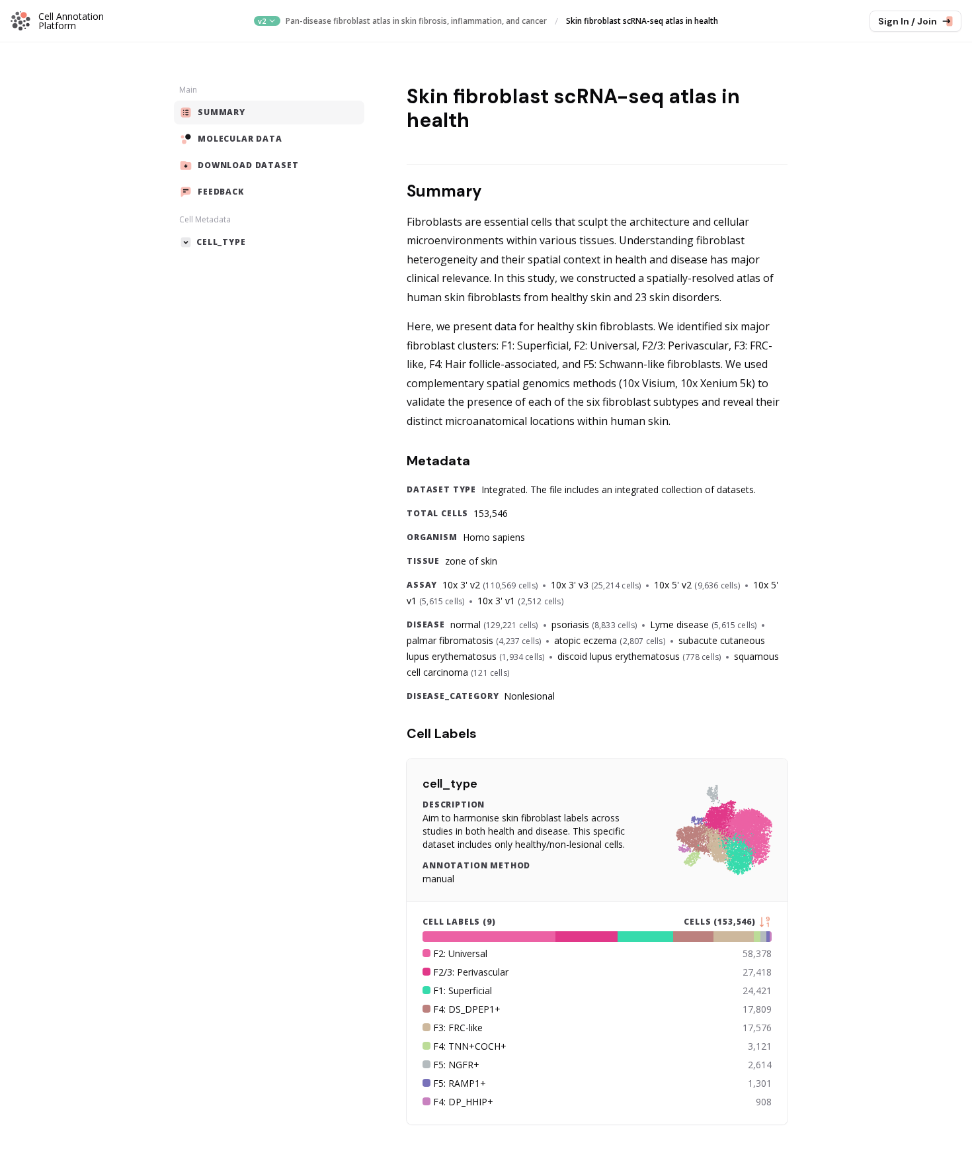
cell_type (450, 784)
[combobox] (267, 21)
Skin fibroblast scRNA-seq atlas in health (642, 21)
